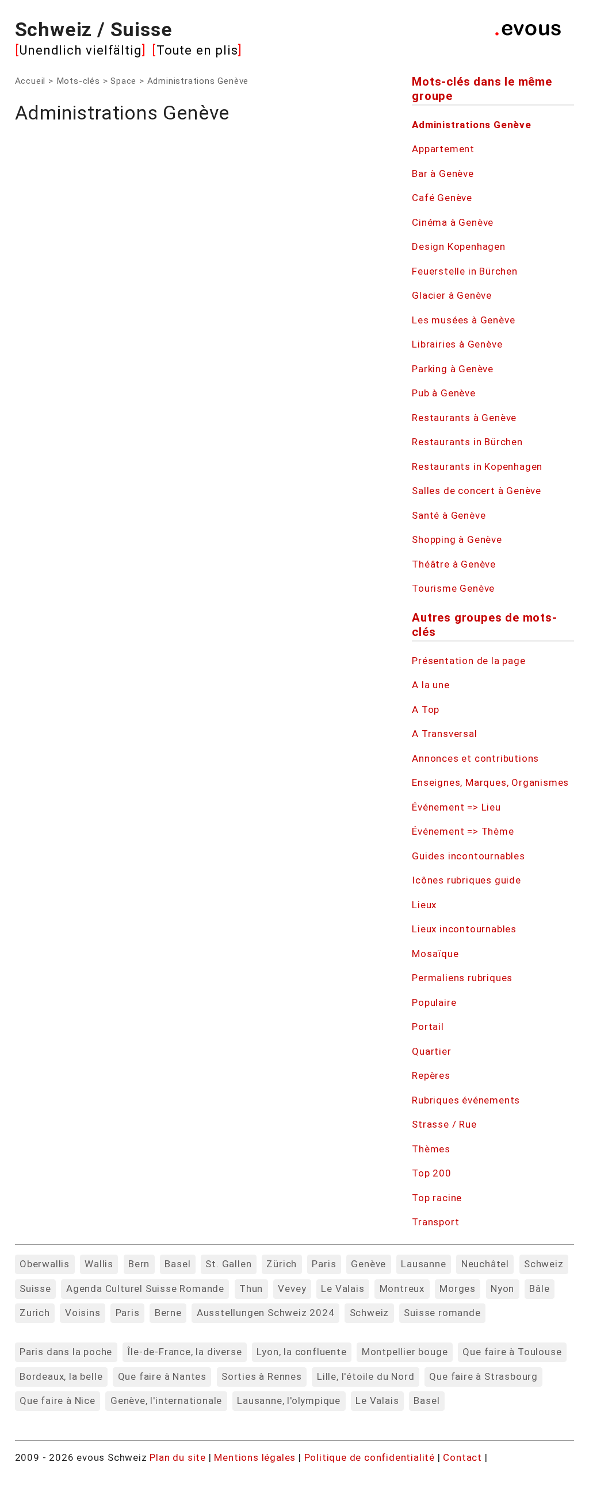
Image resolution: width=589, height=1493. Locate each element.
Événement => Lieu (456, 807)
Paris (324, 1264)
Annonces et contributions (475, 758)
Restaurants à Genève (464, 417)
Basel (177, 1264)
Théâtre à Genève (454, 564)
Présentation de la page (468, 660)
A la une (430, 684)
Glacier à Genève (452, 295)
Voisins (83, 1312)
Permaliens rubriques (462, 977)
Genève (368, 1264)
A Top (425, 709)
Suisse (35, 1288)
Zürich (281, 1264)
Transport (435, 1222)
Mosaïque (435, 953)
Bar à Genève (443, 173)
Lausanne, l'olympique (289, 1400)
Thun (251, 1288)
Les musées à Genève (463, 320)
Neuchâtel (485, 1264)
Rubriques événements (466, 1100)
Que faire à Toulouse (511, 1351)
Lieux (424, 905)
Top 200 (432, 1173)
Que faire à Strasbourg (483, 1376)
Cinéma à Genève (453, 222)
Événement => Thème (463, 831)
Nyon (502, 1288)
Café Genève (442, 197)
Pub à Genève (444, 393)
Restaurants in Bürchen (467, 441)
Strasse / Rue (444, 1124)
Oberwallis (45, 1264)
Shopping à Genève (457, 539)
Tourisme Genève (453, 588)
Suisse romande (442, 1312)
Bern (139, 1264)
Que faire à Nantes (162, 1376)
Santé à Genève (448, 515)
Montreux (402, 1288)
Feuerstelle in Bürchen (465, 271)
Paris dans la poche (66, 1351)
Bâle (539, 1288)
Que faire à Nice (57, 1400)
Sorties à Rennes (261, 1376)
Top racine (437, 1197)
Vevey (292, 1288)
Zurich (35, 1312)
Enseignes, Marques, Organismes (490, 782)
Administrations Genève (471, 124)
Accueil (30, 81)
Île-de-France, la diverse (184, 1351)
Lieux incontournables (464, 929)
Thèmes (431, 1149)
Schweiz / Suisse (94, 29)
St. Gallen (228, 1264)
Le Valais (342, 1288)
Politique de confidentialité (371, 1457)
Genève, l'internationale (166, 1400)
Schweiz (544, 1264)
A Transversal (444, 733)
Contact (463, 1457)
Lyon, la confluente (301, 1351)
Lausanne (423, 1264)
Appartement (443, 149)
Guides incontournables (468, 856)
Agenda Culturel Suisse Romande (145, 1288)
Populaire (434, 1002)
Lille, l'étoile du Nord (365, 1376)
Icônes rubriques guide (466, 880)
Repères (431, 1075)
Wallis (99, 1264)
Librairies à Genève (457, 344)
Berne (168, 1312)
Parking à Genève (453, 369)
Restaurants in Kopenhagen (477, 466)
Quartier (431, 1051)
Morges (457, 1288)
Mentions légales (256, 1457)
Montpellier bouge (405, 1351)
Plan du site (178, 1457)
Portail (428, 1026)
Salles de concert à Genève (476, 490)
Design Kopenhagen (459, 246)
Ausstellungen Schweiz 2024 (266, 1312)
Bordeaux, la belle (61, 1376)
